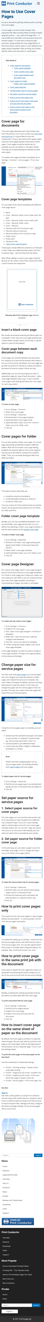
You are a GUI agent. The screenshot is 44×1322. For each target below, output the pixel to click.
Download (6, 1204)
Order (5, 1209)
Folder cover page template (24, 84)
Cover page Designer (18, 87)
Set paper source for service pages (23, 94)
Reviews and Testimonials (12, 1200)
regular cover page (31, 529)
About (5, 1294)
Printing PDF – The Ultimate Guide (16, 1270)
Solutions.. (11, 1283)
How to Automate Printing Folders (16, 1266)
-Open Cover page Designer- (16, 244)
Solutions (6, 1187)
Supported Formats (10, 1175)
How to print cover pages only (21, 97)
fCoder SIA (27, 1319)
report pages (21, 674)
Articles (5, 1196)
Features (6, 1170)
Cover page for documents (20, 65)
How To (6, 1183)
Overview (6, 1179)
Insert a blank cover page (23, 72)
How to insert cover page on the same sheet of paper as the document (22, 109)
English (9, 1311)
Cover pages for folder (18, 81)
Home (5, 1166)
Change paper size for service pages (24, 91)
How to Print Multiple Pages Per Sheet (17, 1274)
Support (6, 1213)
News (5, 1192)
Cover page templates (22, 68)
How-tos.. (10, 1279)
